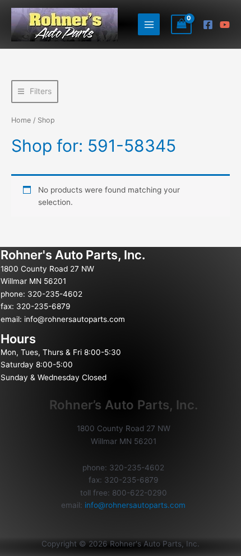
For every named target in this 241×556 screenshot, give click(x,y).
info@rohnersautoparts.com (74, 319)
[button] (34, 91)
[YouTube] (225, 25)
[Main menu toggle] (149, 24)
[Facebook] (208, 25)
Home (21, 120)
